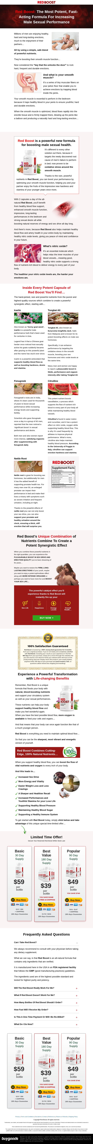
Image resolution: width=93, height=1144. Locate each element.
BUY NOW (46, 618)
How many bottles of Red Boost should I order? (38, 1002)
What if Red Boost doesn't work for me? (34, 995)
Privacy (17, 1116)
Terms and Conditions (27, 1116)
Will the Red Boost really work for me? (34, 988)
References (51, 1116)
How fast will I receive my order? (31, 1009)
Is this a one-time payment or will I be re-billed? (39, 1017)
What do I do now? (23, 1024)
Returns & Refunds (61, 1116)
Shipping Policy (73, 1116)
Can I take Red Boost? (25, 942)
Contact (44, 1116)
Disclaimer (38, 1116)
